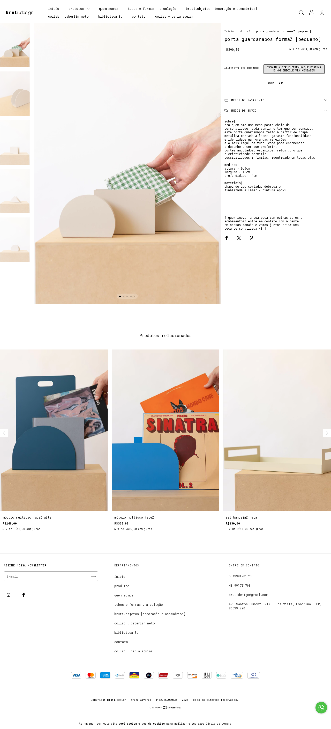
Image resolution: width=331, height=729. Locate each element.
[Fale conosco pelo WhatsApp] (321, 707)
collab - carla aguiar (174, 16)
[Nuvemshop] (165, 708)
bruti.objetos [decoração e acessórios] (221, 8)
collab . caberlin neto (68, 16)
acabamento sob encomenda (242, 68)
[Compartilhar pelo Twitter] (240, 238)
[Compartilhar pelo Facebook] (227, 238)
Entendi (244, 723)
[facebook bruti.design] (23, 595)
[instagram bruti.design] (9, 595)
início (53, 8)
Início (229, 31)
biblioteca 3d (110, 16)
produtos (77, 8)
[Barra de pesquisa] (301, 13)
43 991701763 (240, 585)
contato (139, 16)
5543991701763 (240, 576)
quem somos (108, 8)
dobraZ (245, 31)
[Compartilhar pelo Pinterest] (251, 238)
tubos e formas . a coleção (152, 8)
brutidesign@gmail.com (248, 595)
